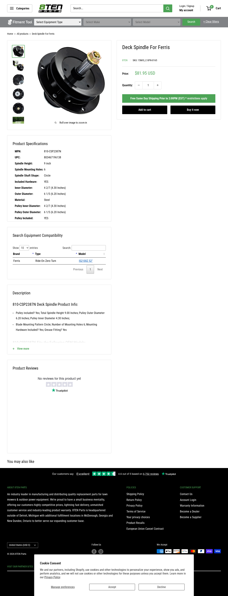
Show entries (25, 248)
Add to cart (144, 109)
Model (82, 254)
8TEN (125, 60)
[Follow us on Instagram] (100, 551)
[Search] (167, 8)
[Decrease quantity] (138, 85)
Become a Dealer (190, 511)
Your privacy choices (138, 517)
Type (38, 254)
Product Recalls (135, 523)
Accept (112, 587)
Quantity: (127, 85)
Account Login (188, 500)
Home (10, 33)
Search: (67, 248)
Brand (16, 254)
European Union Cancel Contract (145, 528)
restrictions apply (197, 98)
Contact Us (186, 494)
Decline (161, 587)
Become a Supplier (190, 517)
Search (191, 21)
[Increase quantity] (157, 85)
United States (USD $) (19, 545)
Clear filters (211, 21)
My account (186, 10)
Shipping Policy (135, 494)
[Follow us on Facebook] (94, 551)
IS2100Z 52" (86, 261)
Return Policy (134, 500)
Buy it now (193, 109)
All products (22, 33)
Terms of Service (136, 511)
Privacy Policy (52, 577)
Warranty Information (192, 505)
